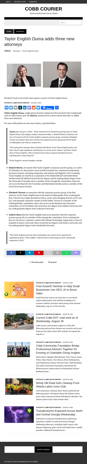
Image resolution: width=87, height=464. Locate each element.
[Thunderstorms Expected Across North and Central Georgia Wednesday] (19, 421)
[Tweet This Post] (20, 253)
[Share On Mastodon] (75, 253)
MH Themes (34, 462)
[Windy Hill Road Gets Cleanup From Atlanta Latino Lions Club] (19, 393)
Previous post (37, 262)
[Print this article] (57, 253)
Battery (33, 115)
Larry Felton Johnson (21, 103)
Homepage (33, 2)
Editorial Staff (20, 2)
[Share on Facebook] (11, 253)
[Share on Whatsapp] (66, 253)
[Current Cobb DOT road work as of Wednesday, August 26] (19, 328)
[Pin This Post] (39, 253)
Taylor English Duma (30, 51)
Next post (52, 262)
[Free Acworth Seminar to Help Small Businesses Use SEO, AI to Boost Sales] (19, 296)
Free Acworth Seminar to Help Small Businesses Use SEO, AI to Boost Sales (58, 290)
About (8, 2)
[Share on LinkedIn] (29, 253)
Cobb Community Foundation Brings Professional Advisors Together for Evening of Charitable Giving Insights (58, 349)
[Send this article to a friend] (48, 253)
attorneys (16, 51)
